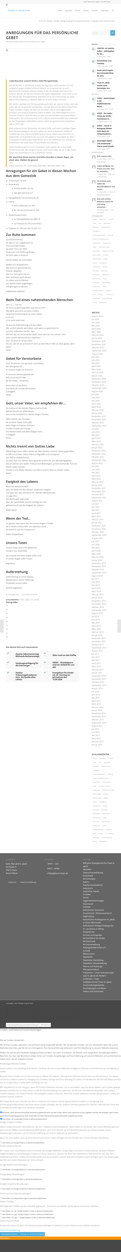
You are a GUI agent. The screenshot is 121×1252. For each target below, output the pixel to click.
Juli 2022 (95, 466)
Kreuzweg (96, 271)
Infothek (86, 907)
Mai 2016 (96, 697)
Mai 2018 (96, 622)
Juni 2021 (96, 507)
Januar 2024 (97, 413)
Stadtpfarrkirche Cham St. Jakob (97, 982)
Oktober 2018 (98, 607)
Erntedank (96, 227)
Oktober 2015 (98, 719)
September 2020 (99, 535)
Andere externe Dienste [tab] (10, 1146)
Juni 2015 (96, 732)
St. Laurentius (109, 294)
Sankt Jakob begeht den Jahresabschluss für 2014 (105, 73)
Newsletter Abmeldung (93, 960)
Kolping (105, 267)
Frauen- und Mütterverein (101, 239)
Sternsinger (96, 298)
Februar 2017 (98, 669)
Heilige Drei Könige (108, 251)
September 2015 (99, 723)
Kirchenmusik (89, 941)
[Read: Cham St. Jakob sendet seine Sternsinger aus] (94, 84)
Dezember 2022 (99, 450)
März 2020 (96, 554)
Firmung (110, 235)
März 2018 (96, 629)
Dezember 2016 (99, 676)
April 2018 (96, 626)
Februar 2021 (98, 519)
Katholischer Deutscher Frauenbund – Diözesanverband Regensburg (97, 913)
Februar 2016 (98, 707)
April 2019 (96, 588)
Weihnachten (103, 302)
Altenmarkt (102, 219)
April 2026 (96, 329)
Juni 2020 (96, 544)
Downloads (88, 875)
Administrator (31, 594)
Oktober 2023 (98, 422)
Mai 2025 (96, 363)
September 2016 (99, 685)
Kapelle (105, 259)
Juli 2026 (95, 319)
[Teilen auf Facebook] (9, 605)
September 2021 (99, 497)
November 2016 (99, 679)
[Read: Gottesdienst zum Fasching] (94, 62)
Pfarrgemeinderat (98, 290)
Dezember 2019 (99, 563)
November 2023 (99, 419)
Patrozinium (96, 286)
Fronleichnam (107, 243)
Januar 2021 (97, 522)
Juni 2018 (96, 619)
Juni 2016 (96, 694)
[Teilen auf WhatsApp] (9, 613)
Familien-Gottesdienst (93, 885)
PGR (94, 294)
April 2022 (96, 475)
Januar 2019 (97, 597)
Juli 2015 (95, 729)
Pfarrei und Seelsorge (92, 966)
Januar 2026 (97, 338)
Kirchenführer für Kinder (94, 938)
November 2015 (99, 716)
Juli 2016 (95, 691)
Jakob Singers (97, 255)
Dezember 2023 (99, 416)
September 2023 (99, 425)
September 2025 (99, 350)
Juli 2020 (95, 541)
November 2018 (99, 604)
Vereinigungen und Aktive (94, 988)
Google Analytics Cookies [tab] (11, 1122)
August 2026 (97, 316)
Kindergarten (103, 263)
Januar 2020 (97, 560)
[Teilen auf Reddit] (9, 633)
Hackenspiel (96, 251)
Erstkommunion (106, 227)
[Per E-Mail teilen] (9, 637)
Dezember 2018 (99, 601)
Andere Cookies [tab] (7, 1201)
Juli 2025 (95, 357)
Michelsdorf (105, 275)
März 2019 (96, 591)
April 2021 (96, 513)
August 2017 (97, 651)
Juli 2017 (95, 654)
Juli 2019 (95, 579)
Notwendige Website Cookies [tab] (13, 1063)
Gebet (27, 600)
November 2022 (99, 454)
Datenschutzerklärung (93, 872)
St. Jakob (35, 600)
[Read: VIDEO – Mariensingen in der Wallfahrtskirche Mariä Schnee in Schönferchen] (94, 99)
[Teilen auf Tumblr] (9, 625)
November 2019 (99, 566)
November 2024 (99, 382)
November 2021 (99, 491)
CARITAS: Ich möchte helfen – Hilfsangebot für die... (105, 51)
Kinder (95, 263)
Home (86, 897)
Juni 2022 (96, 469)
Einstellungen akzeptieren (9, 1234)
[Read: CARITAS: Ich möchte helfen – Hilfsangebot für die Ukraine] (94, 49)
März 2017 (96, 666)
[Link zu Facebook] (113, 2)
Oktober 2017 (98, 644)
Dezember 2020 (99, 525)
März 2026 (96, 332)
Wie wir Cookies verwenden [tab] (12, 1040)
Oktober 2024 (98, 385)
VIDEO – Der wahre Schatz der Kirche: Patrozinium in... (104, 116)
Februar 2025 (98, 372)
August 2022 (97, 463)
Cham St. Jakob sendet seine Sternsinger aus (103, 85)
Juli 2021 (95, 504)
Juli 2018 (95, 616)
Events (86, 882)
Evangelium (96, 231)
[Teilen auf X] (9, 609)
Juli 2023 (95, 429)
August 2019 (97, 576)
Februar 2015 (98, 741)
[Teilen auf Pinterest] (9, 617)
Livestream (104, 271)
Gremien (87, 894)
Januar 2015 (97, 744)
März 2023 (96, 441)
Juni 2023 (96, 432)
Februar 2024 (98, 410)
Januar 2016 (97, 710)
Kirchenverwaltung (91, 944)
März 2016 (96, 704)
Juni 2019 (96, 582)
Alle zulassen (45, 1025)
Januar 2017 (97, 672)
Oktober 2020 (98, 532)
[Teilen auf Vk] (9, 629)
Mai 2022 (96, 472)
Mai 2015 (96, 735)
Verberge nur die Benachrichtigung (32, 1234)
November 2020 (99, 529)
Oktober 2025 (98, 347)
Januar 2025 (97, 375)
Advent (95, 219)
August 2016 (97, 688)
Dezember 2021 (99, 488)
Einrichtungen (89, 878)
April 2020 (96, 550)
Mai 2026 (96, 325)
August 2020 (97, 538)
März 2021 (96, 516)
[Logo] (18, 10)
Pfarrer (104, 286)
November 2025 (99, 344)
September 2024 (99, 388)
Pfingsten (108, 290)
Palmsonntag (106, 282)
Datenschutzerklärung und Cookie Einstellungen (23, 1025)
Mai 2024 (96, 400)
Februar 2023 (98, 444)
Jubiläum (106, 255)
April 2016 (96, 701)
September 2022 (99, 460)
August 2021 (97, 500)
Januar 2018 (97, 635)
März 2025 (96, 369)
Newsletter (88, 957)
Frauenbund (96, 243)
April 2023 (96, 438)
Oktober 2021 (98, 494)
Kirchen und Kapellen (92, 935)
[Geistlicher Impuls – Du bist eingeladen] (2, 626)
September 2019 (99, 572)
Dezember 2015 (99, 713)
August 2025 (97, 354)
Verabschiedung (107, 298)
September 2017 (99, 647)
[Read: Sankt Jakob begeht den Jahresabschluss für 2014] (94, 71)
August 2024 (97, 391)
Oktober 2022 (98, 457)
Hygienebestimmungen (93, 900)
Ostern (105, 278)
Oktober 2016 (98, 682)
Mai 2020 (96, 547)
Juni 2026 (96, 322)
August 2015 (97, 726)
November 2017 (99, 641)
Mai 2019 (96, 585)
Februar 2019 (98, 594)
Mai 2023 (96, 435)
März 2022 (96, 479)
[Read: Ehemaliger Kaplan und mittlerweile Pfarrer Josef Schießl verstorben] (94, 142)
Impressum (88, 904)
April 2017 (96, 663)
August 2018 (97, 613)
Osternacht (96, 282)
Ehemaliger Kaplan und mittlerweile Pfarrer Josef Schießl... (106, 143)
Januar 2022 (97, 485)
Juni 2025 (96, 360)
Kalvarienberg (97, 259)
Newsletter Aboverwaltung (95, 963)
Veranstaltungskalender (93, 985)
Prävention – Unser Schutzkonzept (98, 972)
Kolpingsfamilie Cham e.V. (94, 947)
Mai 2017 (96, 660)
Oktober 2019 (98, 569)
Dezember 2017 (99, 638)
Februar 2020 (98, 557)
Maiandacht (96, 275)
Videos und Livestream (93, 991)
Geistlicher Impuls (104, 247)
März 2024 (96, 407)
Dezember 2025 (99, 341)
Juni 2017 (96, 657)
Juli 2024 (95, 394)
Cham (21, 600)
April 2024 (96, 403)
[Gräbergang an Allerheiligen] (119, 626)
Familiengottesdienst (99, 235)
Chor (100, 223)
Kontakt (86, 950)
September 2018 (99, 610)
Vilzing (95, 302)
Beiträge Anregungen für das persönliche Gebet (25, 42)
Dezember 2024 (99, 379)
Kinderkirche (96, 267)
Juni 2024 (96, 397)
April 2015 (96, 738)
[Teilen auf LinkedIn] (9, 621)
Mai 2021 (96, 510)
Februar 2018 (98, 632)
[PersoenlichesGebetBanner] (43, 63)
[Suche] (112, 10)
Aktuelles (87, 869)
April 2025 (96, 366)
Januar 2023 (97, 447)
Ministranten (97, 278)
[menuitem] (59, 10)
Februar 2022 (98, 482)
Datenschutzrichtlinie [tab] (9, 1220)
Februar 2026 (98, 335)
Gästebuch (88, 888)
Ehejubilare (107, 223)
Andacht (110, 219)
